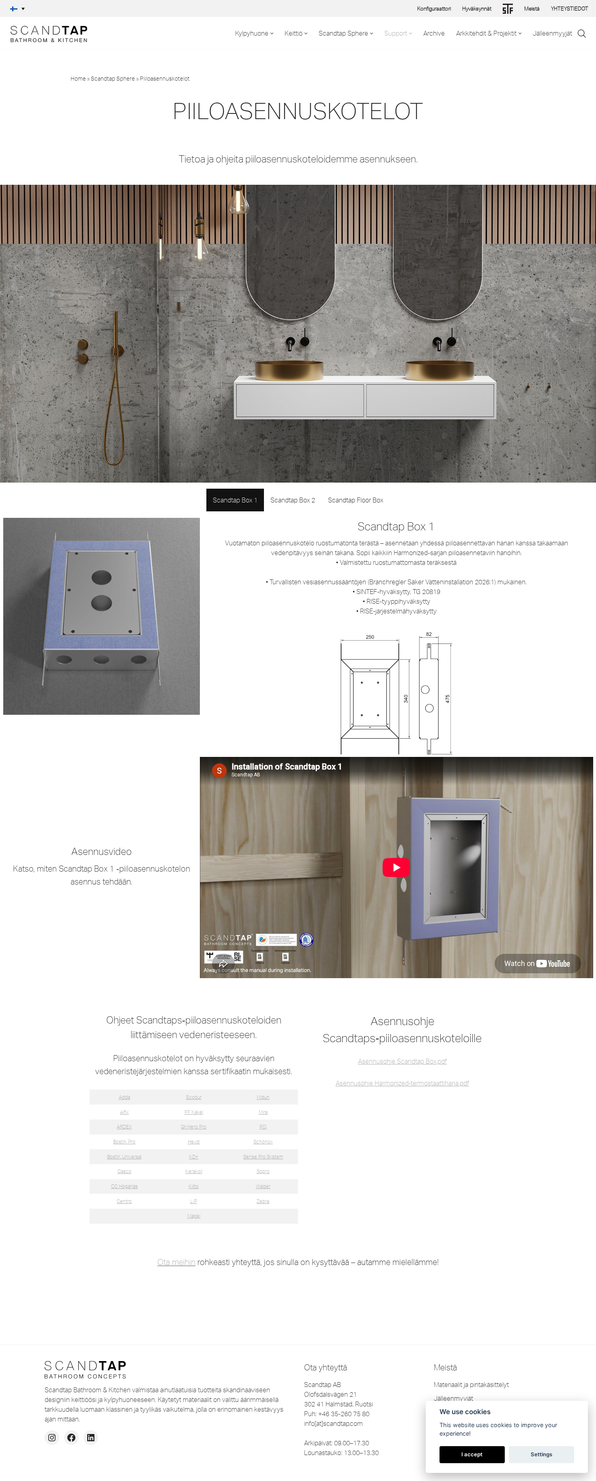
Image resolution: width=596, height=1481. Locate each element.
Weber (263, 1186)
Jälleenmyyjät (552, 33)
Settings (541, 1454)
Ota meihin (176, 1262)
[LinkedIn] (91, 1437)
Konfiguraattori (434, 8)
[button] (17, 8)
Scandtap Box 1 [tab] (235, 500)
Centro (124, 1201)
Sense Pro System (263, 1156)
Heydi (194, 1141)
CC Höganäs (124, 1186)
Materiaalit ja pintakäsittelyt (471, 1385)
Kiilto (194, 1186)
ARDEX (124, 1126)
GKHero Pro (193, 1126)
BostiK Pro (124, 1141)
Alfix (124, 1112)
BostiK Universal (124, 1156)
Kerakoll (193, 1171)
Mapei (193, 1215)
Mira (263, 1112)
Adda (124, 1097)
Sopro (263, 1171)
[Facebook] (71, 1437)
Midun (263, 1097)
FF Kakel (193, 1112)
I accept (471, 1454)
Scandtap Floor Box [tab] (355, 500)
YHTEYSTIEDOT (569, 8)
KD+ (193, 1156)
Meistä (532, 8)
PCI (263, 1126)
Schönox (263, 1141)
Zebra (263, 1201)
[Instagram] (52, 1437)
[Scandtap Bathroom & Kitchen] (46, 33)
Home (78, 78)
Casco (124, 1171)
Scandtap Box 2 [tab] (292, 500)
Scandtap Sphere (113, 78)
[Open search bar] (582, 33)
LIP (193, 1201)
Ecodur (194, 1097)
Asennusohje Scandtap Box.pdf (402, 1061)
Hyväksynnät (476, 8)
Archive (434, 33)
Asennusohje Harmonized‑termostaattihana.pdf (402, 1083)
